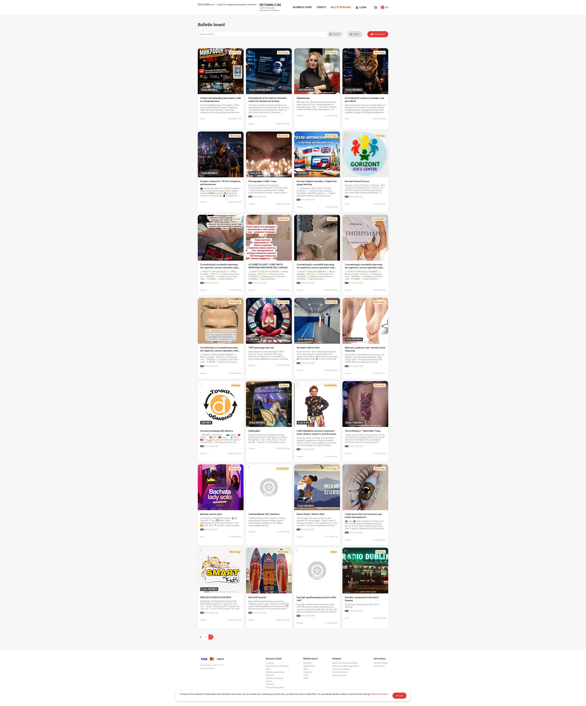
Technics (307, 672)
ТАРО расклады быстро (261, 347)
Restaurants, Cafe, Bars (277, 666)
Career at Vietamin (341, 669)
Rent (268, 669)
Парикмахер (303, 98)
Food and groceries (275, 687)
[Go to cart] (375, 7)
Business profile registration (345, 666)
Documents (379, 666)
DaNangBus (254, 431)
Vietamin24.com (340, 672)
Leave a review (339, 675)
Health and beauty (274, 678)
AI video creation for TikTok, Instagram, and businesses (220, 183)
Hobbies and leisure (275, 672)
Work (305, 669)
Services (270, 675)
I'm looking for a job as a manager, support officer (365, 99)
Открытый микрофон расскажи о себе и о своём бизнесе (220, 99)
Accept (399, 695)
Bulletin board (341, 7)
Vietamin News (381, 663)
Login (362, 7)
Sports (269, 681)
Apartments (309, 666)
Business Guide (302, 7)
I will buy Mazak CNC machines (264, 514)
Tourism (270, 663)
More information (379, 694)
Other (306, 678)
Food (305, 675)
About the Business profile (345, 663)
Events (321, 7)
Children (270, 684)
